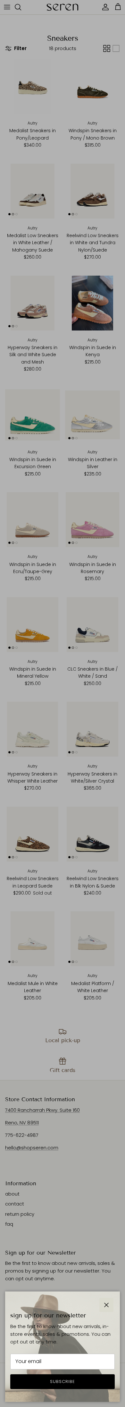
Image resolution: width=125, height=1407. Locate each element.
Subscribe (62, 1381)
